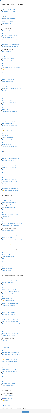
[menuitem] (0, 1)
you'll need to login (28, 410)
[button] (0, 0)
